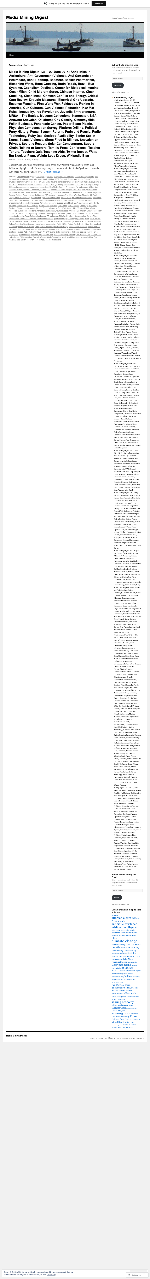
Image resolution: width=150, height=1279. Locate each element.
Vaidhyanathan (26, 237)
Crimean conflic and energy (77, 187)
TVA (99, 234)
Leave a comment (53, 239)
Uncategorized (23, 176)
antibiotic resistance (124, 924)
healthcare (97, 197)
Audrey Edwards (35, 179)
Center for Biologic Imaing (53, 184)
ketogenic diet (116, 979)
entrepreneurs (79, 192)
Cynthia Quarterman (31, 189)
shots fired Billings (60, 226)
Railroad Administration (84, 221)
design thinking (116, 953)
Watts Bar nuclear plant (56, 237)
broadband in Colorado (129, 932)
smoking (38, 229)
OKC (16, 213)
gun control (116, 968)
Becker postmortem (75, 179)
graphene (134, 965)
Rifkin (64, 224)
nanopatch (41, 210)
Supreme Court (119, 1007)
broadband (116, 932)
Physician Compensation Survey (79, 216)
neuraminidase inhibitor (65, 210)
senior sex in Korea (26, 226)
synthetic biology (131, 1008)
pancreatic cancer (92, 213)
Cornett (62, 187)
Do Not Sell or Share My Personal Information (127, 1038)
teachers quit (36, 234)
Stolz (58, 232)
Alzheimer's (118, 921)
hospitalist (34, 200)
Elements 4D (67, 192)
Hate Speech (116, 971)
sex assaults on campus (131, 997)
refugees (121, 996)
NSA (136, 988)
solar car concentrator (64, 229)
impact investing (128, 974)
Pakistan (128, 990)
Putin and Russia (29, 221)
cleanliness (39, 187)
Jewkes (71, 200)
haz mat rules (66, 197)
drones (125, 956)
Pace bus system (64, 213)
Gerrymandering (121, 965)
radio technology (67, 221)
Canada (132, 935)
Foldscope (39, 195)
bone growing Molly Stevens (45, 181)
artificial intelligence (125, 927)
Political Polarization (118, 994)
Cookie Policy (51, 1274)
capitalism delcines (34, 184)
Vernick (36, 237)
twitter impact (14, 237)
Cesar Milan (69, 184)
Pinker (95, 216)
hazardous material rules (82, 197)
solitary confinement (120, 1005)
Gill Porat (93, 195)
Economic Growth (134, 956)
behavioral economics (120, 930)
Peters (32, 216)
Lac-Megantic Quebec (54, 203)
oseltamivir (42, 213)
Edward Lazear (24, 192)
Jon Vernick (79, 200)
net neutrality (118, 987)
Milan (86, 208)
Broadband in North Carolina (121, 935)
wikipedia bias (87, 237)
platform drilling (60, 218)
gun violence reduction (51, 197)
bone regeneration (65, 181)
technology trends (121, 1013)
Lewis (91, 203)
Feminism (116, 962)
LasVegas (78, 203)
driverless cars (117, 956)
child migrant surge (91, 184)
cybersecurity (117, 950)
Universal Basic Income (121, 1019)
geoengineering (132, 962)
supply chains (65, 232)
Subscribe (117, 85)
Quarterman (42, 221)
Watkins (43, 237)
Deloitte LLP (45, 189)
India (127, 976)
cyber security (131, 947)
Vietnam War (135, 1019)
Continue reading (53, 171)
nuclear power (118, 990)
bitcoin (132, 930)
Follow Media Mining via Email (124, 876)
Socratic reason (48, 229)
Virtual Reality (118, 1021)
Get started (98, 3)
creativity (118, 947)
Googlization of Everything (19, 197)
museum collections (28, 210)
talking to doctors (79, 232)
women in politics (117, 1025)
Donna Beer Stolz (58, 189)
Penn (27, 216)
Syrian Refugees (118, 1010)
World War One (118, 1027)
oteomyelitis (52, 213)
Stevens (51, 232)
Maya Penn (62, 205)
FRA (46, 195)
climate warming (118, 944)
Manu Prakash (32, 205)
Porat (87, 218)
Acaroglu (40, 176)
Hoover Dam (24, 200)
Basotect (63, 179)
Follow (116, 897)
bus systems (94, 181)
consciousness (133, 944)
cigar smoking (28, 187)
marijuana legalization (128, 979)
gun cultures (36, 197)
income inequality (118, 976)
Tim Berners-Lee (83, 234)
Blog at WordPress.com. (98, 1038)
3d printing (115, 915)
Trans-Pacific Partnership (120, 1016)
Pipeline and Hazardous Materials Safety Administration (31, 218)
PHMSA (62, 216)
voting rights (129, 1022)
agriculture (49, 176)
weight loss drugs (73, 237)
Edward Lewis (36, 192)
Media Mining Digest (27, 17)
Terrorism (134, 1013)
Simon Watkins (94, 226)
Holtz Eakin (13, 200)
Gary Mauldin (83, 195)
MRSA (92, 208)
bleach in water (22, 181)
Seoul (37, 226)
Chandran (79, 184)
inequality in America (47, 200)
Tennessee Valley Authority (64, 234)
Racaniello (131, 993)
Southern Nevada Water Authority (22, 232)
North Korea (129, 987)
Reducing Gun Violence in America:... (30, 224)
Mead (76, 205)
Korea (42, 203)
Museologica (14, 210)
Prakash (18, 221)
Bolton (31, 181)
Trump (134, 1016)
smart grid (30, 229)
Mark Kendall (44, 205)
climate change (124, 941)
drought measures (89, 189)
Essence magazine (93, 192)
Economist (13, 192)
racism (115, 996)
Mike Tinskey (78, 208)
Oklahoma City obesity (28, 213)
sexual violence (46, 226)
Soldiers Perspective (82, 229)
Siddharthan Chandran (78, 226)
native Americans (117, 982)
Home (11, 54)
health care (124, 970)
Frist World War (71, 195)
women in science (129, 1024)
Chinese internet (15, 187)
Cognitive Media (51, 187)
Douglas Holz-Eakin (73, 189)
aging (137, 918)
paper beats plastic (16, 216)
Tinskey (94, 234)
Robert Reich (73, 224)
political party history (76, 218)
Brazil (85, 181)
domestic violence (129, 953)
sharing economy (123, 1002)
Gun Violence (126, 967)
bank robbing (48, 179)
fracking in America (56, 195)
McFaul (71, 205)
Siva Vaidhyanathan (17, 229)
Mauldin (53, 205)
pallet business (78, 213)
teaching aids (47, 234)
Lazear (85, 203)
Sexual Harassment (118, 999)
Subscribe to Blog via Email (125, 64)
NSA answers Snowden (85, 210)
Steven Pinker (41, 232)
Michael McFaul (55, 208)
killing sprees (33, 203)
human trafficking (117, 974)
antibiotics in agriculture (84, 176)
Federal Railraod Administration (21, 195)
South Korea (96, 229)
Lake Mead (68, 203)
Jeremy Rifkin (62, 200)
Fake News (128, 958)
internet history (135, 977)
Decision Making (130, 950)
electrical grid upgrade (52, 192)
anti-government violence (64, 176)
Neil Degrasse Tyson (121, 984)
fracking (123, 962)
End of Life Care (117, 959)
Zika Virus (129, 1028)
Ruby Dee (89, 224)
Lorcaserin (21, 205)
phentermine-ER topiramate (47, 216)
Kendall (24, 203)
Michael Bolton (42, 208)
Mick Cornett (67, 208)
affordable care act (124, 917)
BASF (57, 179)
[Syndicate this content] (112, 97)
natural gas (50, 210)
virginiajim (36, 159)
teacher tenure (24, 234)
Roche (82, 224)
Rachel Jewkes (53, 221)
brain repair (78, 181)
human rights (135, 970)
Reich (59, 224)
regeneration (51, 224)
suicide (131, 1005)
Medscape (84, 205)
